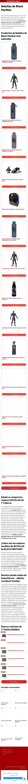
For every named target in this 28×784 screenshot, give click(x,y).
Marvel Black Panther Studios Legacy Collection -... (14, 328)
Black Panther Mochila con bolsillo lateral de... (13, 209)
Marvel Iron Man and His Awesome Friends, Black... (12, 180)
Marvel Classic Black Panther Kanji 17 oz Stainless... (12, 299)
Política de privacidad (7, 751)
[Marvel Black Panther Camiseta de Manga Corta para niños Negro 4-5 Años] (14, 378)
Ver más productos (14, 488)
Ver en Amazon (15, 67)
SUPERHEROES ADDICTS (13, 1)
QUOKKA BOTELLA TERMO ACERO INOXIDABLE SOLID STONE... (11, 239)
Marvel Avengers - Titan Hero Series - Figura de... (13, 91)
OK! (14, 778)
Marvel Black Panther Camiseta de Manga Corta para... (14, 388)
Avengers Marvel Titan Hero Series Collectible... (13, 268)
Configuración (14, 780)
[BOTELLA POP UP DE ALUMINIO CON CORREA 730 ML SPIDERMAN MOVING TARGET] (14, 467)
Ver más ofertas (14, 682)
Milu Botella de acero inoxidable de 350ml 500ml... (12, 417)
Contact (4, 754)
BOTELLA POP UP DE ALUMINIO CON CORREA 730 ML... (14, 477)
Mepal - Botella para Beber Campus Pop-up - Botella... (13, 447)
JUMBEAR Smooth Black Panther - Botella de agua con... (13, 358)
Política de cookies (6, 749)
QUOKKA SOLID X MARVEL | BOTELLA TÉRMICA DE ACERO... (12, 61)
